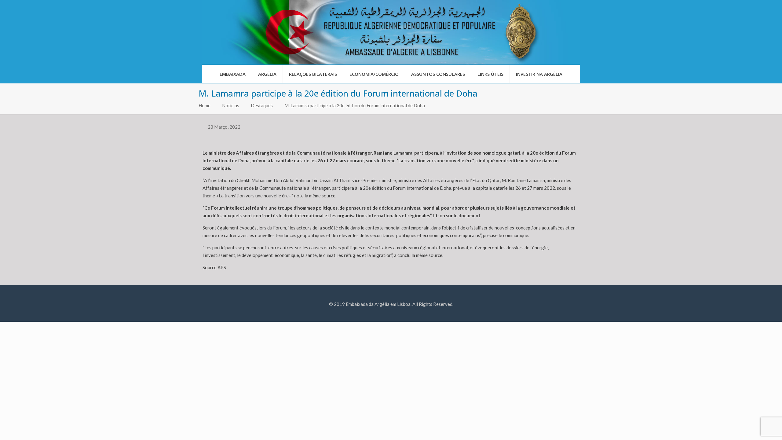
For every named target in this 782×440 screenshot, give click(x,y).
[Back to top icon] (752, 427)
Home (204, 105)
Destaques (262, 105)
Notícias (230, 105)
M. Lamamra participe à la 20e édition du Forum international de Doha (354, 105)
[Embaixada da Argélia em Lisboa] (391, 32)
